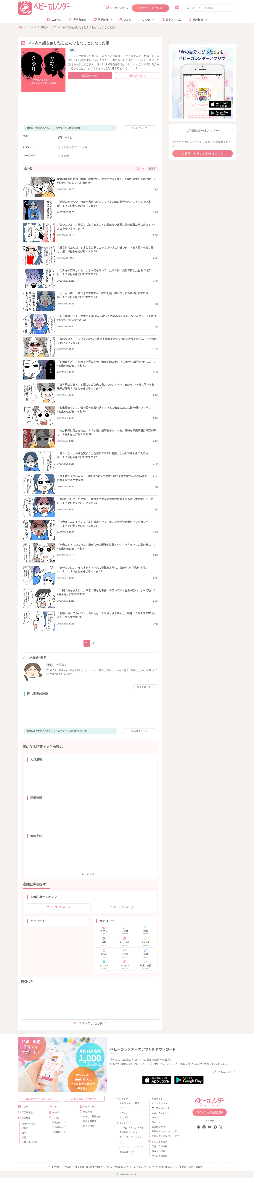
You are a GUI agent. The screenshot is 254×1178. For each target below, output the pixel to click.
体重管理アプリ (127, 1152)
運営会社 (79, 1166)
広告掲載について (168, 1166)
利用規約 (183, 1166)
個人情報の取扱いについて (99, 1166)
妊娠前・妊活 (28, 1123)
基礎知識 (103, 19)
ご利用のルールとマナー (202, 130)
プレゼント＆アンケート (131, 1127)
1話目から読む (90, 75)
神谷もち (69, 137)
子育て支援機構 (159, 1146)
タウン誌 (123, 1117)
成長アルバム (173, 19)
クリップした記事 (90, 1023)
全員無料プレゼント (129, 1132)
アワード (123, 1108)
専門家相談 (79, 19)
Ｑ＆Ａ (127, 19)
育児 (24, 1137)
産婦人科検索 (90, 1121)
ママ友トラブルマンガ (74, 147)
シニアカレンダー (161, 1113)
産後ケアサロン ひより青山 (165, 1131)
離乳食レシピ (59, 1122)
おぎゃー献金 (158, 1151)
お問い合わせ (195, 1166)
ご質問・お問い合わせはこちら (202, 153)
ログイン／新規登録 (150, 8)
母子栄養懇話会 (159, 1155)
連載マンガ (47, 27)
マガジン (123, 1113)
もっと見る (88, 873)
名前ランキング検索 (129, 1103)
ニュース (56, 19)
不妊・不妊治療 (29, 1142)
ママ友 (65, 156)
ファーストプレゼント (130, 1137)
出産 (24, 1133)
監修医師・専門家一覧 (85, 1098)
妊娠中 (25, 1128)
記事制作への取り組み (41, 1098)
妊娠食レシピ (59, 1127)
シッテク (156, 1117)
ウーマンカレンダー (162, 1108)
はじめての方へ (119, 8)
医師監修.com (158, 1126)
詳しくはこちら (222, 1071)
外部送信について (123, 1166)
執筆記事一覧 (144, 687)
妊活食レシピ (59, 1131)
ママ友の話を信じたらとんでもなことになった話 (86, 27)
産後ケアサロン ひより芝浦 (165, 1136)
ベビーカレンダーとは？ (61, 1166)
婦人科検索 (88, 1126)
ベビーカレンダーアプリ (131, 1147)
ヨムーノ (156, 1122)
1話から (140, 168)
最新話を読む (137, 75)
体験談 (55, 1112)
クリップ (141, 128)
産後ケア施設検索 (92, 1116)
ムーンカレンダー (161, 1103)
